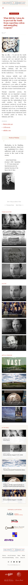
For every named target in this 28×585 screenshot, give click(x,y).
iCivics (17, 557)
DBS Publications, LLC (15, 564)
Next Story (19, 205)
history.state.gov (8, 124)
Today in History (14, 13)
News (19, 555)
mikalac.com (7, 130)
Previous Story (10, 205)
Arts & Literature (12, 555)
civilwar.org (6, 127)
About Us (22, 557)
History (4, 555)
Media (23, 555)
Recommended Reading (8, 557)
